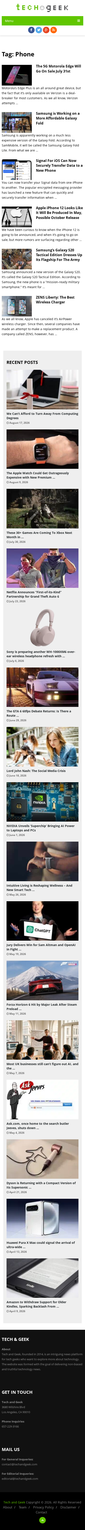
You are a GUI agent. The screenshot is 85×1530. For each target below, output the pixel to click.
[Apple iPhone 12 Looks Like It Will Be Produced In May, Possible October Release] (17, 217)
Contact (41, 1512)
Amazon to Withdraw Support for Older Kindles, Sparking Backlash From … (36, 1304)
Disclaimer (68, 1507)
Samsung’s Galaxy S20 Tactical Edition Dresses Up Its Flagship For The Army (59, 255)
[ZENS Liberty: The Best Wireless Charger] (17, 306)
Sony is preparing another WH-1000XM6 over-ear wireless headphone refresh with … (41, 654)
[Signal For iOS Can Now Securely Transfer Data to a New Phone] (17, 169)
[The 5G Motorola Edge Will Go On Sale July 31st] (17, 75)
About (7, 1507)
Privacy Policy (43, 1507)
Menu (9, 21)
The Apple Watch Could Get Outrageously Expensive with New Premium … (38, 475)
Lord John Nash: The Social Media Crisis (36, 771)
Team (23, 1507)
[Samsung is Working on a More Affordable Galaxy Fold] (17, 122)
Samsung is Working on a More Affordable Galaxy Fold (58, 118)
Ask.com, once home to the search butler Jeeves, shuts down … (38, 1125)
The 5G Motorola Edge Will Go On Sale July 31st (58, 68)
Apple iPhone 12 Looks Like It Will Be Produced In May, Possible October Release (59, 212)
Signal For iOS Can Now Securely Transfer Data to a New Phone (59, 165)
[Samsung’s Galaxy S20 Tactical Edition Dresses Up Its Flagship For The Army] (17, 259)
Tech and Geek (14, 1502)
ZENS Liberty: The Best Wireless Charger (55, 299)
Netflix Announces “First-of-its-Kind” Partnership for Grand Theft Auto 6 (34, 594)
